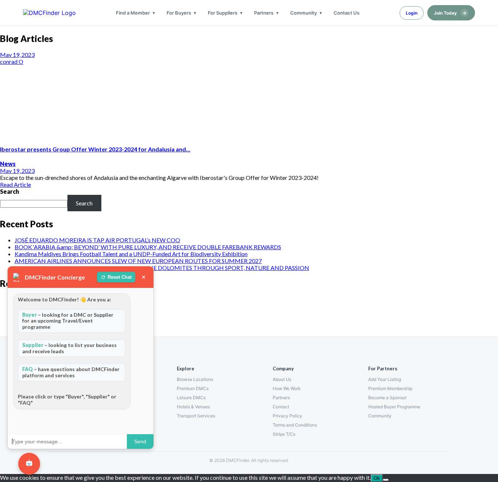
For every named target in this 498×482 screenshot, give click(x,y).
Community (303, 13)
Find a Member (133, 13)
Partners (263, 13)
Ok (377, 478)
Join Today (450, 13)
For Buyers (179, 13)
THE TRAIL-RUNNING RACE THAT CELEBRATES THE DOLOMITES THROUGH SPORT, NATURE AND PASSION (162, 267)
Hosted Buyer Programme (394, 406)
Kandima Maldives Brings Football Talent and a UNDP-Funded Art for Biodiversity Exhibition (131, 253)
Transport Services (196, 416)
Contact (281, 406)
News (8, 163)
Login (411, 13)
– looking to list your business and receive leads (69, 348)
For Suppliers (222, 13)
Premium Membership (390, 388)
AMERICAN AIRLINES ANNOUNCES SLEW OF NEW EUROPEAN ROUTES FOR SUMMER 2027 (138, 260)
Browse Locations (195, 379)
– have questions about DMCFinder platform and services (71, 372)
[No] (386, 480)
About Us (282, 379)
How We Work (287, 388)
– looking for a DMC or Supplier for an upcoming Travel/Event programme (67, 321)
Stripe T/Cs (284, 434)
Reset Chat (120, 277)
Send (140, 441)
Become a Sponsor (387, 397)
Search (9, 191)
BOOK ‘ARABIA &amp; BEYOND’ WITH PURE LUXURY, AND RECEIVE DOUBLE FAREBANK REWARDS (148, 246)
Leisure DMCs (191, 397)
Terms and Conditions (295, 425)
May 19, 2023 (17, 54)
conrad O (11, 61)
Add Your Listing (384, 379)
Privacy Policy (287, 416)
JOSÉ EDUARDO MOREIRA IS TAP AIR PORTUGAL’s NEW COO (97, 239)
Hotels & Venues (193, 406)
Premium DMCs (193, 388)
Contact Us (346, 13)
